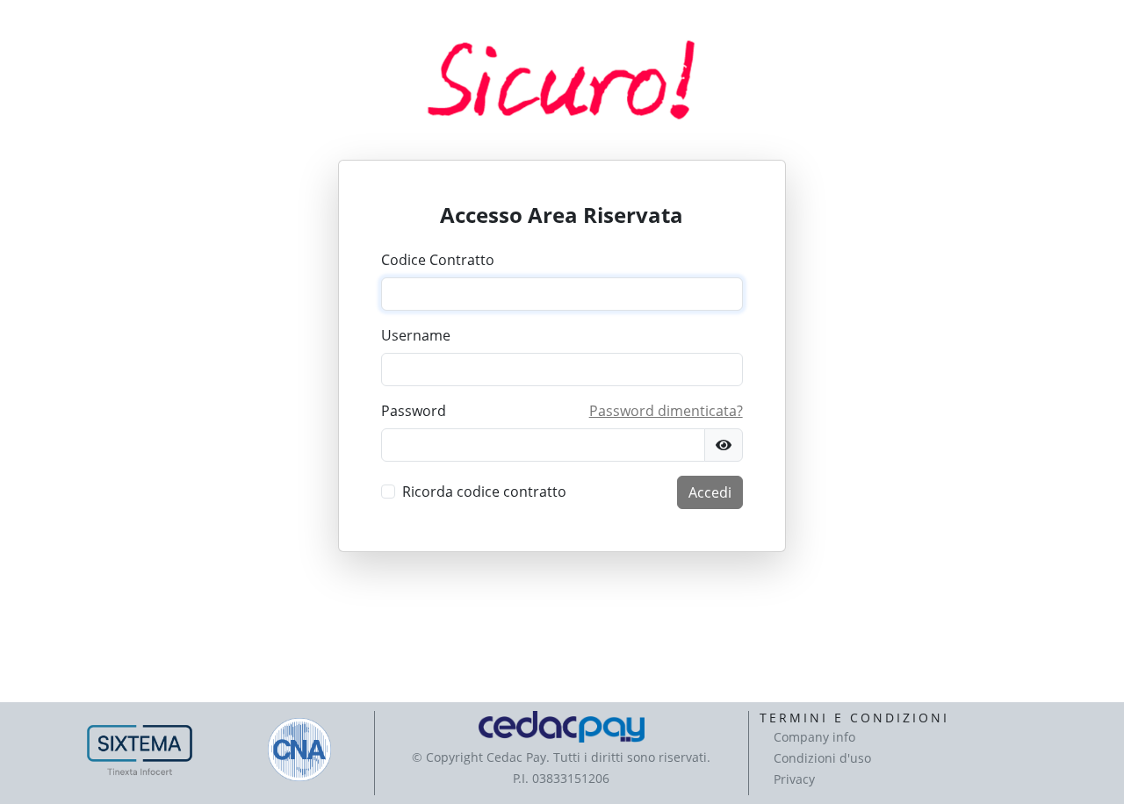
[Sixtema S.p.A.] (139, 749)
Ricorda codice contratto (484, 491)
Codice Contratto (437, 259)
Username (415, 335)
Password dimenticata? (666, 410)
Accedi (709, 492)
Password (413, 410)
